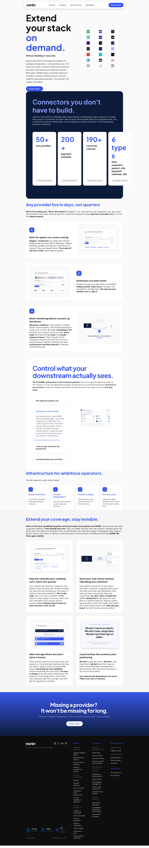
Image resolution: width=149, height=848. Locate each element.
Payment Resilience (76, 791)
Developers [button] (90, 5)
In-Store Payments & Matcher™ (77, 807)
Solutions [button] (62, 5)
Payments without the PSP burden (98, 770)
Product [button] (52, 5)
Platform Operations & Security (77, 777)
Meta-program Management (97, 790)
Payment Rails (96, 786)
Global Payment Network (78, 766)
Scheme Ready (78, 836)
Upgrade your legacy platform (97, 783)
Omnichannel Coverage (96, 823)
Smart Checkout (78, 795)
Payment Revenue (98, 766)
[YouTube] (62, 751)
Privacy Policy (56, 845)
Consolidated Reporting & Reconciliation (96, 817)
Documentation (116, 780)
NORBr (31, 5)
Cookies (64, 845)
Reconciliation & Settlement (78, 844)
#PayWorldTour (116, 765)
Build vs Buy (96, 760)
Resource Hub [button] (76, 5)
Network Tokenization (77, 832)
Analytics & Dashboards (77, 819)
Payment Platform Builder (79, 761)
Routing (75, 788)
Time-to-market (97, 763)
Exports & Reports (79, 823)
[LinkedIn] (55, 751)
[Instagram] (59, 751)
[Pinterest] (66, 751)
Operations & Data (77, 839)
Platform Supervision (77, 827)
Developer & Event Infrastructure (77, 800)
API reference (115, 783)
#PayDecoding (115, 768)
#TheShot (114, 771)
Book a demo (34, 89)
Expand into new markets (97, 800)
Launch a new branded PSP (96, 795)
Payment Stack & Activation (79, 771)
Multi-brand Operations (96, 811)
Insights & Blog (116, 758)
